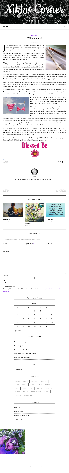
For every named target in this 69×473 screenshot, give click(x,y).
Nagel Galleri (42, 466)
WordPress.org (18, 419)
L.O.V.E (24, 388)
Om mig (29, 466)
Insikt (39, 384)
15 (34, 319)
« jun (15, 331)
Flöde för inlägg (19, 411)
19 (17, 322)
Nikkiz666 (6, 219)
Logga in (17, 407)
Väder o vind (36, 391)
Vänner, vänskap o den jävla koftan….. (25, 353)
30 (40, 326)
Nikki (6, 162)
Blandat (34, 35)
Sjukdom (49, 388)
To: (4, 280)
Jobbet (47, 384)
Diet (17, 384)
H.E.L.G (24, 384)
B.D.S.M (17, 381)
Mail (25, 466)
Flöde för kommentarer (21, 415)
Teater (25, 391)
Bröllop (44, 381)
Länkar (33, 466)
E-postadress (29, 243)
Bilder (25, 381)
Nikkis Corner (34, 9)
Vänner (46, 391)
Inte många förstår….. (21, 346)
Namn (5, 243)
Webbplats (49, 243)
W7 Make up (28, 395)
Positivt (40, 388)
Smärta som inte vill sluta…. (22, 350)
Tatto (17, 391)
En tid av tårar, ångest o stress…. (24, 342)
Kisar (17, 388)
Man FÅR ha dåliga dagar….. (23, 357)
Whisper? (6, 275)
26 (17, 326)
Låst (31, 388)
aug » (20, 331)
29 (35, 326)
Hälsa (32, 384)
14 (29, 319)
